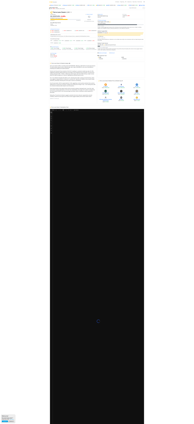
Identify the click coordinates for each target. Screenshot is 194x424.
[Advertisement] (121, 70)
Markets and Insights (103, 52)
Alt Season (117, 1)
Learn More (11, 419)
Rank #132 (101, 14)
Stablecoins (129, 1)
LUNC (100, 57)
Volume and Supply (102, 20)
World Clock (139, 1)
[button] (144, 2)
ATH (126, 1)
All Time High (53, 53)
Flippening (122, 1)
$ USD (122, 57)
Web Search (112, 52)
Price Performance (55, 46)
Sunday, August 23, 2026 (53, 7)
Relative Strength (90, 14)
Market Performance (55, 29)
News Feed (135, 1)
